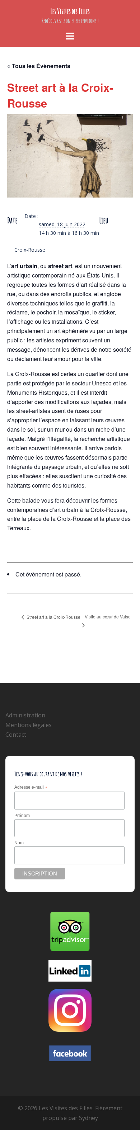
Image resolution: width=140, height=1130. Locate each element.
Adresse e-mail (30, 787)
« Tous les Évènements (38, 66)
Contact (15, 735)
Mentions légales (28, 725)
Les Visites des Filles (70, 11)
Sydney (88, 1118)
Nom (19, 842)
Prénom (22, 815)
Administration (25, 715)
